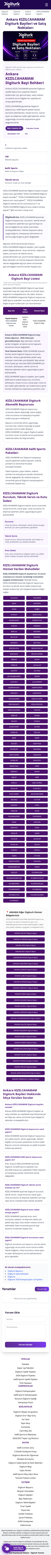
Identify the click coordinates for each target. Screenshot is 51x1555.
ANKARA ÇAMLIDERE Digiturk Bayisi (25, 964)
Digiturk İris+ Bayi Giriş (25, 1415)
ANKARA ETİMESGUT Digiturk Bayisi (25, 988)
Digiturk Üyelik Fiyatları (25, 1371)
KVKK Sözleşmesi (25, 1521)
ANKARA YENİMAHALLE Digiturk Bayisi (25, 1079)
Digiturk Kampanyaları (25, 1391)
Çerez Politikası (25, 1517)
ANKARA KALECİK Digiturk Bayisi (25, 1024)
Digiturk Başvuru (15, 1271)
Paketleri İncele (32, 128)
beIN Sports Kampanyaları (25, 1395)
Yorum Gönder (25, 1344)
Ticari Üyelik (25, 1506)
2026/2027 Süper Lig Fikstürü (26, 1438)
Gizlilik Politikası (25, 1514)
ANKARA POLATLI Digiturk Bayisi (25, 1055)
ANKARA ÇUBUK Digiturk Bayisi (26, 976)
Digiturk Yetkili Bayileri (26, 1502)
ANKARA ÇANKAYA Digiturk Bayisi (25, 970)
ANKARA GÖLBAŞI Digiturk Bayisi (25, 1000)
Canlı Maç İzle (25, 1430)
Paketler (25, 1364)
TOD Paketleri (25, 1383)
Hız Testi (25, 1419)
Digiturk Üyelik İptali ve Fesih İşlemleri (26, 1463)
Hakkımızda (25, 1525)
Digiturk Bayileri (25, 1495)
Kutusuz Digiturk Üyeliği (25, 1398)
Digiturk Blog (25, 1466)
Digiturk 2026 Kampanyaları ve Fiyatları (25, 1279)
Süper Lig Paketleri (25, 1368)
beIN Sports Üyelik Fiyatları (26, 1379)
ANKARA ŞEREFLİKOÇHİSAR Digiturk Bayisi (25, 1073)
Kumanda (25, 1427)
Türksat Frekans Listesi (25, 1478)
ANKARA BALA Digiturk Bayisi (25, 951)
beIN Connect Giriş (25, 1447)
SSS (26, 134)
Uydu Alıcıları (25, 1470)
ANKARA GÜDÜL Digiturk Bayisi (25, 1006)
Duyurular (25, 1510)
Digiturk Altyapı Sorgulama (25, 1412)
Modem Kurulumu (25, 1459)
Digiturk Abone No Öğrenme (25, 1455)
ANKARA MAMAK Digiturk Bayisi (25, 1043)
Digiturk (11, 1276)
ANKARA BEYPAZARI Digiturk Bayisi (25, 957)
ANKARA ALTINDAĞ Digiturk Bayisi (26, 939)
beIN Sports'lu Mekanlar (25, 1434)
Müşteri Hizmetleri (25, 1491)
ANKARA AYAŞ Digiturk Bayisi (26, 945)
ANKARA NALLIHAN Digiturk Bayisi (25, 1049)
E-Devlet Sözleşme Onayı (25, 1451)
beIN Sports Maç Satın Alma (25, 1474)
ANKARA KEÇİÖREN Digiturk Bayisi (26, 1030)
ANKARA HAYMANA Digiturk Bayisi (26, 1012)
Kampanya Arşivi (25, 1402)
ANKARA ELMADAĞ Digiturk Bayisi (25, 982)
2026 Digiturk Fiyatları (25, 1375)
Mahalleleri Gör (13, 134)
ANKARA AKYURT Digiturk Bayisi (25, 933)
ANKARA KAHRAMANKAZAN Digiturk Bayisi (25, 1018)
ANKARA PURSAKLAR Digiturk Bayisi (25, 1061)
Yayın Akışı (25, 1423)
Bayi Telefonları (25, 1498)
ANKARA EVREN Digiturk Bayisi (25, 994)
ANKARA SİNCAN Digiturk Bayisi (25, 1067)
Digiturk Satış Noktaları (18, 1274)
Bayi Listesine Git (14, 128)
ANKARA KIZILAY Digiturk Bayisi (26, 1036)
